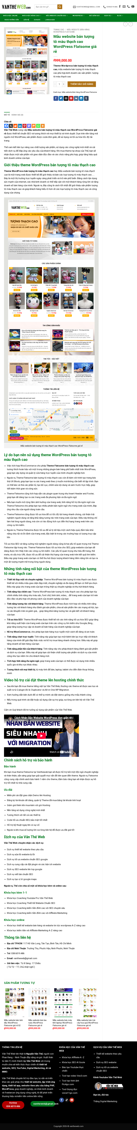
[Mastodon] (29, 126)
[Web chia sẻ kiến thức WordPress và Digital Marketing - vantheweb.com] (16, 6)
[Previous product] (130, 24)
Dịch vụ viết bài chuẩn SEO (20, 874)
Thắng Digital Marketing (105, 1101)
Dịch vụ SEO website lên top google (24, 869)
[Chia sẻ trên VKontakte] (76, 98)
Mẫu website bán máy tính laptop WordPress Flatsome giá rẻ (62, 1023)
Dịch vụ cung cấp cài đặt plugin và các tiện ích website (34, 864)
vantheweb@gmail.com (25, 958)
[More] (43, 126)
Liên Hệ (26, 20)
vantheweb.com (76, 1126)
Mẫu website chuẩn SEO (56, 15)
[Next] (98, 1012)
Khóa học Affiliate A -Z (73, 1057)
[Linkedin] (20, 126)
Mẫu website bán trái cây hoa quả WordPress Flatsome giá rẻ (87, 1023)
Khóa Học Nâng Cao (30, 15)
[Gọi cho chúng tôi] (128, 6)
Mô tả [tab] (7, 115)
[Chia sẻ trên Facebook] (56, 98)
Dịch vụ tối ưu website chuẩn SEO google (27, 859)
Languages (50, 20)
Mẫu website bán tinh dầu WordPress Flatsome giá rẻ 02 (13, 1023)
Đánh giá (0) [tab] (17, 115)
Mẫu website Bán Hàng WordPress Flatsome (71, 31)
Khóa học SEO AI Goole (73, 1062)
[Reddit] (15, 126)
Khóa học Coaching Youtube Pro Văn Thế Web (30, 898)
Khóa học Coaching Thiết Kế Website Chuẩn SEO (31, 903)
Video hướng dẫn (11, 20)
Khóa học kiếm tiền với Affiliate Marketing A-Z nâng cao (34, 930)
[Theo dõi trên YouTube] (133, 6)
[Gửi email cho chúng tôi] (124, 6)
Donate (37, 20)
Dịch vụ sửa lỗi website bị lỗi (21, 854)
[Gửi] (59, 6)
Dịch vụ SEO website (106, 1062)
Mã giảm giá (94, 15)
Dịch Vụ (107, 15)
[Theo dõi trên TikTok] (66, 1100)
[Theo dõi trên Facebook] (119, 6)
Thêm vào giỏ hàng (81, 84)
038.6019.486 (17, 953)
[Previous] (4, 1012)
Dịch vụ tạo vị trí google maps (22, 879)
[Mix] (34, 126)
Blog (119, 15)
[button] (7, 91)
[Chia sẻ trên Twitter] (61, 98)
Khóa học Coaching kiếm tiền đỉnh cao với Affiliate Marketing (37, 913)
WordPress (78, 15)
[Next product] (125, 24)
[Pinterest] (24, 126)
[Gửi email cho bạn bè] (66, 98)
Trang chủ (58, 30)
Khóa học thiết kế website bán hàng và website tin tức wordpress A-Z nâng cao (46, 925)
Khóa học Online (10, 15)
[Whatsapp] (38, 126)
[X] (11, 126)
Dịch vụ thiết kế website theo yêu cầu (25, 849)
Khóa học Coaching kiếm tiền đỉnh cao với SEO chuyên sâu (36, 908)
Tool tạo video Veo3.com (74, 1075)
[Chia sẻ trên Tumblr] (86, 98)
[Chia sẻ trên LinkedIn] (81, 98)
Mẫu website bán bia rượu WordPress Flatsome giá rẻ (37, 1023)
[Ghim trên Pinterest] (71, 98)
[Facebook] (6, 126)
